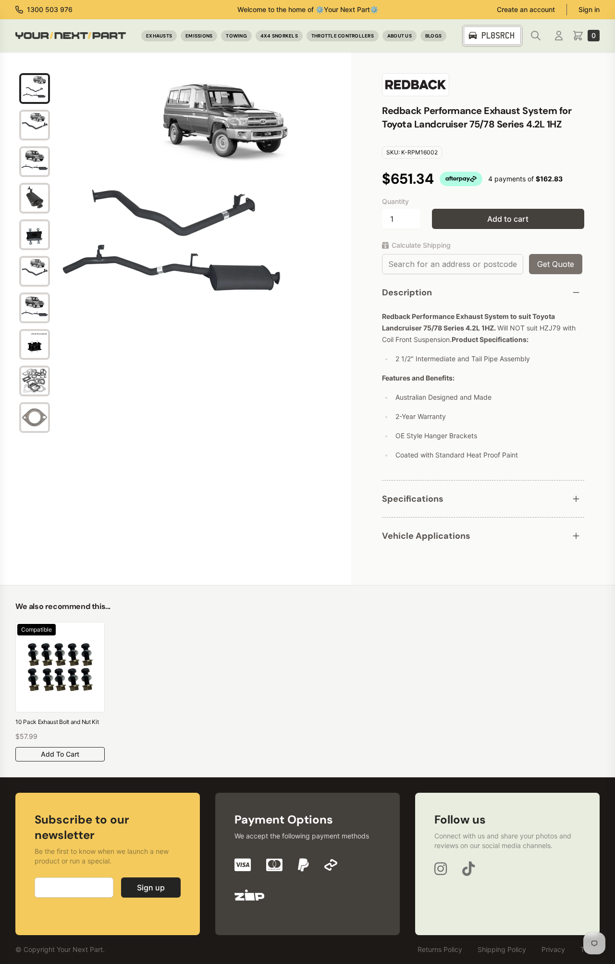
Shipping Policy (502, 949)
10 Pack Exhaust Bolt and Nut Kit (56, 721)
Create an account (526, 9)
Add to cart (508, 219)
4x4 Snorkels (279, 36)
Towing (236, 36)
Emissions (198, 36)
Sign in (589, 9)
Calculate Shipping (421, 245)
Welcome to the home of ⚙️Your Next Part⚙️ (307, 9)
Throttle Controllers (342, 36)
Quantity (395, 201)
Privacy (553, 949)
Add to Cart (60, 754)
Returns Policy (440, 949)
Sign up (151, 887)
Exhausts (159, 36)
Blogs (433, 36)
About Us (399, 36)
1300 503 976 (50, 9)
